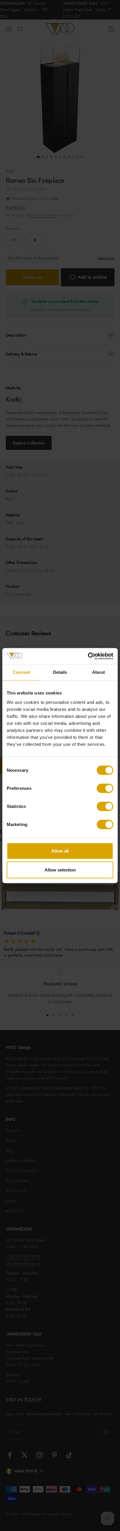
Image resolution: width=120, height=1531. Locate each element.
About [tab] (98, 672)
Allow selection (60, 869)
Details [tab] (60, 672)
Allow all (60, 850)
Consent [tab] (21, 672)
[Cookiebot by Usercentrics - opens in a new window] (87, 656)
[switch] (105, 788)
